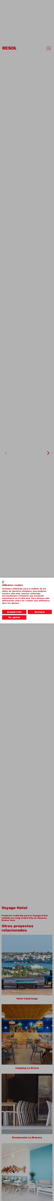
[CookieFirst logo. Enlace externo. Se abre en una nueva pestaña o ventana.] (3, 582)
